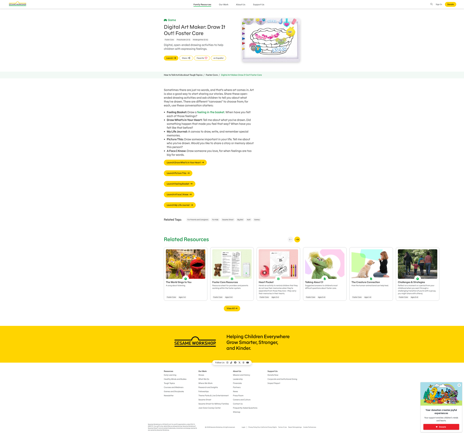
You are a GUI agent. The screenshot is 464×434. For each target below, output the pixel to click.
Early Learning (170, 375)
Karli (248, 220)
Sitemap (236, 412)
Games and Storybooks (174, 391)
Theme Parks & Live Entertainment (213, 395)
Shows (201, 375)
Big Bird (240, 220)
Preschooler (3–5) (183, 40)
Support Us (258, 4)
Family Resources (202, 4)
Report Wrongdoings (295, 427)
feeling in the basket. (211, 112)
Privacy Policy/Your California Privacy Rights (262, 427)
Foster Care (169, 40)
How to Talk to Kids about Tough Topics (183, 75)
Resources (168, 371)
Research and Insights (208, 387)
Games (257, 220)
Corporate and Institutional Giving (282, 379)
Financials (237, 383)
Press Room (238, 395)
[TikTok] (231, 362)
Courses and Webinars (173, 387)
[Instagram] (227, 362)
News (235, 391)
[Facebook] (235, 362)
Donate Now (273, 375)
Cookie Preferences (309, 427)
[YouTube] (247, 362)
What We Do (203, 379)
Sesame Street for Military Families (213, 404)
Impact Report (274, 383)
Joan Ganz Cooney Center (209, 408)
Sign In (439, 4)
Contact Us (238, 404)
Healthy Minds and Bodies (175, 379)
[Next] (297, 239)
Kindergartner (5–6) (200, 40)
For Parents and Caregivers (197, 220)
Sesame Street (227, 220)
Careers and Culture (241, 399)
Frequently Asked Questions (245, 408)
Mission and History (241, 375)
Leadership (238, 379)
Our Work (223, 4)
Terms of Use (282, 427)
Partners (237, 387)
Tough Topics (169, 383)
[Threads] (243, 362)
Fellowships (203, 391)
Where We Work (205, 383)
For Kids (215, 220)
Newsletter (169, 395)
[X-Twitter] (239, 362)
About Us (240, 4)
